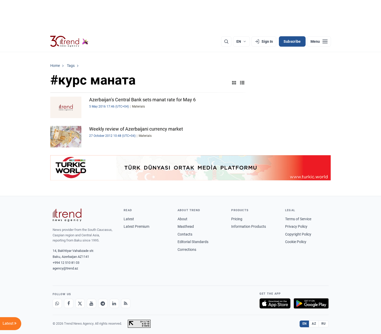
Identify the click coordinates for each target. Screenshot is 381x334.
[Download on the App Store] (275, 303)
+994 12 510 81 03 (66, 263)
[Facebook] (68, 303)
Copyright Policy (298, 234)
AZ (314, 323)
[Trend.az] (69, 41)
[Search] (226, 41)
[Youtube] (91, 303)
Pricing (236, 219)
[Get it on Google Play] (311, 303)
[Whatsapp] (57, 303)
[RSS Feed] (125, 303)
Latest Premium (136, 226)
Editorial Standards (193, 242)
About (182, 219)
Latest (129, 219)
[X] (80, 303)
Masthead (186, 226)
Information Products (248, 226)
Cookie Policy (295, 242)
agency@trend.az (65, 268)
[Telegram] (103, 303)
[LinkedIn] (114, 303)
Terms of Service (298, 219)
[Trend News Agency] (67, 215)
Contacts (185, 234)
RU (323, 323)
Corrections (187, 249)
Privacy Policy (296, 226)
